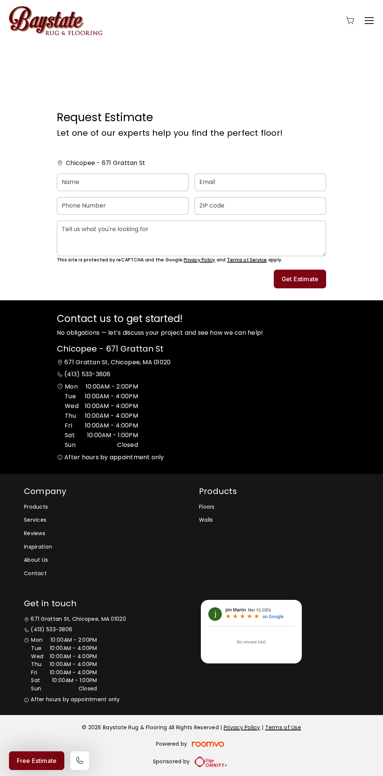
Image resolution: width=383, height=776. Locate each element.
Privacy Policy (199, 260)
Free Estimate (36, 760)
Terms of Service (247, 260)
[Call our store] (79, 760)
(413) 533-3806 (87, 374)
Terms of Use (283, 727)
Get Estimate (300, 279)
